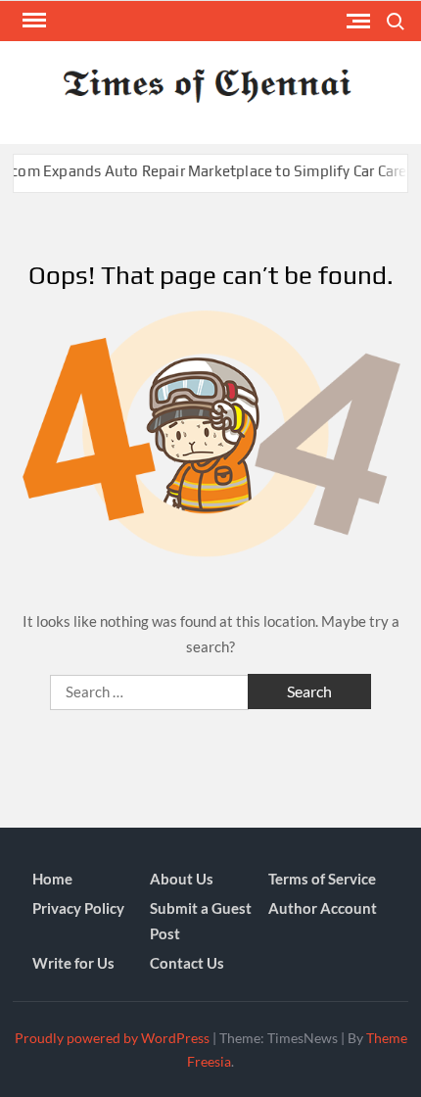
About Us (181, 878)
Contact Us (187, 963)
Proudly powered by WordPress (112, 1037)
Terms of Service (322, 878)
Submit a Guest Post (201, 920)
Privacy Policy (78, 908)
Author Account (322, 908)
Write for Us (73, 963)
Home (52, 878)
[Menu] (32, 20)
